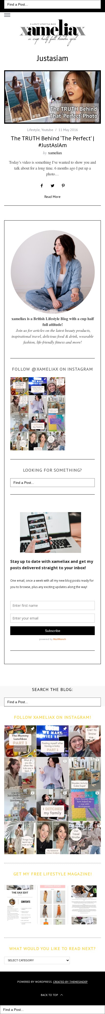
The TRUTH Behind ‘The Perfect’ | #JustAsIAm (52, 141)
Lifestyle (33, 130)
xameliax (55, 152)
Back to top (50, 995)
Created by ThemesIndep (70, 982)
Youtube (47, 130)
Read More (52, 197)
